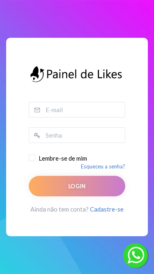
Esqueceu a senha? (103, 166)
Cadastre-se (107, 209)
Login (77, 186)
